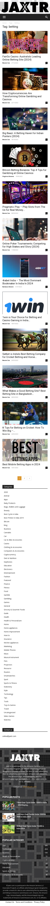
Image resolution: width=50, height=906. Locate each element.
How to (7, 635)
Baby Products (9, 503)
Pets (5, 661)
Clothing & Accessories (13, 547)
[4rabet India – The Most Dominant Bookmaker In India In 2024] (25, 266)
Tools (6, 701)
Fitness (6, 587)
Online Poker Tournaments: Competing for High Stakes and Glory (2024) (24, 245)
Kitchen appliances (11, 642)
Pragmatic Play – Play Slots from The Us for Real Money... (23, 208)
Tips (5, 698)
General (7, 606)
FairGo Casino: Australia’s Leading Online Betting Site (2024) (21, 58)
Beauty (6, 510)
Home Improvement (12, 631)
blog (5, 525)
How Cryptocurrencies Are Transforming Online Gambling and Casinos (22, 96)
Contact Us (10, 902)
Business (7, 529)
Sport (6, 679)
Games (6, 602)
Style (6, 690)
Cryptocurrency (10, 554)
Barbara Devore (7, 287)
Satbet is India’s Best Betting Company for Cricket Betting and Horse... (24, 356)
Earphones (8, 562)
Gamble (7, 595)
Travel (6, 709)
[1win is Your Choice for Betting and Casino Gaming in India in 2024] (25, 303)
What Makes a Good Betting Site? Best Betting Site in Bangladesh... (24, 392)
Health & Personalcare (13, 620)
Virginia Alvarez (8, 176)
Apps (6, 499)
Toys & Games (10, 705)
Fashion (7, 576)
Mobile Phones (10, 650)
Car (5, 536)
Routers (7, 672)
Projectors (8, 665)
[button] (4, 17)
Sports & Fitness (10, 683)
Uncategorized (9, 712)
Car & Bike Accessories (13, 540)
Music (6, 654)
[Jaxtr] (25, 7)
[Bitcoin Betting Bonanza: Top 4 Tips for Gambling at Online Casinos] (25, 155)
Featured (7, 580)
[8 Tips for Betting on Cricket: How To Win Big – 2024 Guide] (25, 413)
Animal (6, 496)
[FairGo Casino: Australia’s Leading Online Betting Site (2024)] (25, 42)
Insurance (8, 639)
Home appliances (10, 628)
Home (4, 23)
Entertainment (9, 573)
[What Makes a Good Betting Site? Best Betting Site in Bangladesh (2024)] (25, 376)
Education (8, 565)
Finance (7, 584)
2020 (6, 492)
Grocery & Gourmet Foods (14, 609)
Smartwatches (9, 676)
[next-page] (29, 478)
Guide (6, 613)
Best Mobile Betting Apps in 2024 (21, 464)
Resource (7, 668)
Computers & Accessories (14, 551)
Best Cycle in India (11, 514)
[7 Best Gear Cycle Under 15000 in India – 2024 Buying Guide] (8, 805)
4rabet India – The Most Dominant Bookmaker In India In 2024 (21, 282)
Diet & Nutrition (10, 558)
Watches (7, 720)
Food (6, 591)
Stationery (8, 687)
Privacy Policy (39, 902)
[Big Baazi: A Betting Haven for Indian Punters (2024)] (25, 119)
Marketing (8, 646)
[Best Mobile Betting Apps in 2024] (25, 450)
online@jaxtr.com (30, 787)
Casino (6, 543)
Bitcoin (6, 521)
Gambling (7, 598)
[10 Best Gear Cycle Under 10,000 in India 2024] (8, 829)
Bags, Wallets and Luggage (14, 507)
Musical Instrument (11, 657)
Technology (8, 694)
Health (6, 617)
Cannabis (7, 532)
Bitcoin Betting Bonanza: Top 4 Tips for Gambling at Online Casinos (24, 172)
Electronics (8, 569)
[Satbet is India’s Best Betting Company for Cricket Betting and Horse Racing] (25, 340)
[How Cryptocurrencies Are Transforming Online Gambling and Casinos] (25, 79)
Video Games (9, 716)
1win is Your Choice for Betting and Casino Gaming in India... (22, 319)
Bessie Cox (6, 63)
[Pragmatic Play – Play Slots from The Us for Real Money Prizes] (25, 192)
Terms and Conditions (24, 902)
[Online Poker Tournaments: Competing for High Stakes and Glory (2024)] (25, 229)
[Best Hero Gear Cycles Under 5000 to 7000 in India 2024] (8, 817)
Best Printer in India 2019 (14, 518)
